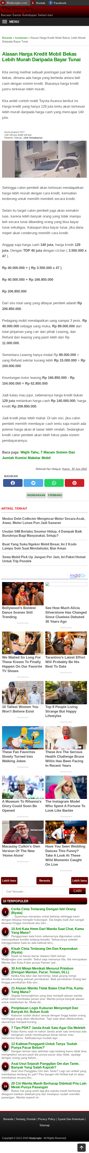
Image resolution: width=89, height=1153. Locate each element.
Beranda (44, 880)
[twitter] (33, 483)
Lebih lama (79, 880)
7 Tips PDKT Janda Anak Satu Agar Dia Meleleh (48, 1028)
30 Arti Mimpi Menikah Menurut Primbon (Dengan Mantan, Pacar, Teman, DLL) (42, 970)
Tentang (20, 1119)
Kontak (40, 3)
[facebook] (13, 483)
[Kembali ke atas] (81, 1148)
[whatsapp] (54, 483)
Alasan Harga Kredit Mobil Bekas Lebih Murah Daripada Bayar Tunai (41, 56)
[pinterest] (74, 483)
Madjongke (16, 10)
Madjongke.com (17, 2)
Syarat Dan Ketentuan (71, 1119)
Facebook (60, 3)
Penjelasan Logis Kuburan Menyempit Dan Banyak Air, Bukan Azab (44, 1009)
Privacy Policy (46, 1119)
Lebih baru (9, 880)
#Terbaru (55, 495)
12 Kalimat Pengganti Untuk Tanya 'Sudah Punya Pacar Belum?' (44, 1045)
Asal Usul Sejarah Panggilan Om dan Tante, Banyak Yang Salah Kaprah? (45, 1065)
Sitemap (44, 1125)
